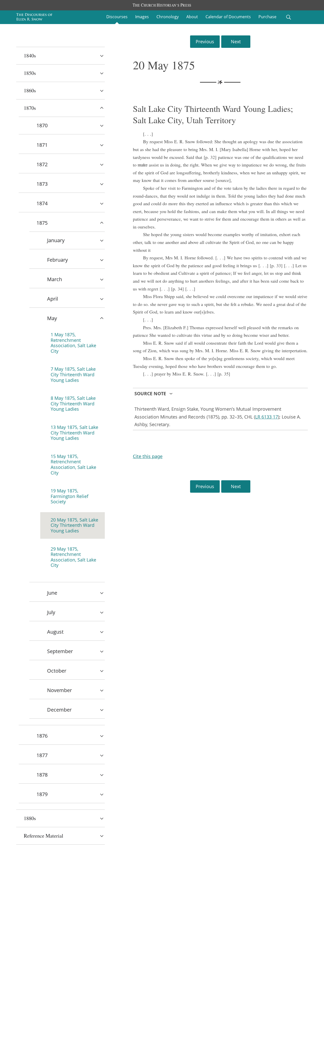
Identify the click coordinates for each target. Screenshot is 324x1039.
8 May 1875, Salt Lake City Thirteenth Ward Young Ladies (73, 403)
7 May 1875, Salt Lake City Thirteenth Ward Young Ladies (73, 374)
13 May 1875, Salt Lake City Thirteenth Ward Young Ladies (74, 432)
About (192, 16)
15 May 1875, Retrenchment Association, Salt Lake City (73, 464)
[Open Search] (288, 17)
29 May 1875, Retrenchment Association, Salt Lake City (73, 557)
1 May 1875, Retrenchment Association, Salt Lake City (73, 342)
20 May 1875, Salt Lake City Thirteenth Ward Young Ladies (74, 525)
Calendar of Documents (228, 16)
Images (142, 16)
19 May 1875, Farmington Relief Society (69, 496)
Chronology (167, 16)
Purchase (267, 16)
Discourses (117, 16)
